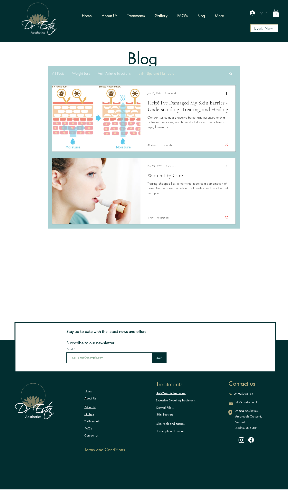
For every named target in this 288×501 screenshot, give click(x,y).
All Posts (58, 73)
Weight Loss (81, 73)
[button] (276, 13)
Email (70, 349)
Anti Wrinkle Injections (114, 73)
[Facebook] (251, 440)
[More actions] (228, 93)
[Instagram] (241, 440)
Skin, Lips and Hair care (156, 73)
